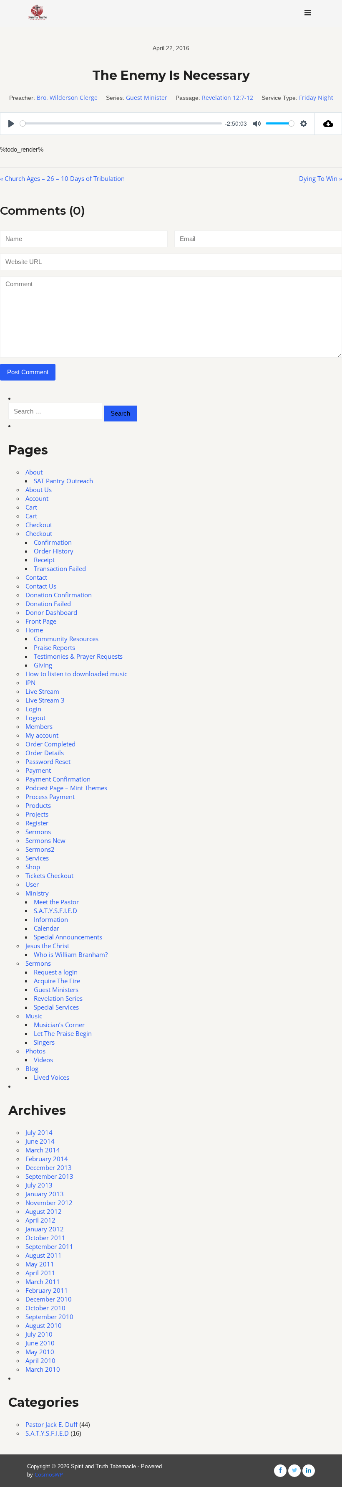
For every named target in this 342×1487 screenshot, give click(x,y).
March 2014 (42, 1150)
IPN (30, 682)
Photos (35, 1051)
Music (33, 1016)
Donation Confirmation (58, 595)
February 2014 (46, 1159)
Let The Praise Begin (63, 1033)
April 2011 (40, 1273)
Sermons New (45, 840)
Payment (38, 770)
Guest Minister (146, 98)
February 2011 (46, 1290)
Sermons (38, 831)
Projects (36, 814)
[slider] (121, 123)
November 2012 (49, 1202)
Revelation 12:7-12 (227, 98)
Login (33, 709)
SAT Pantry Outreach (63, 481)
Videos (43, 1060)
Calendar (46, 928)
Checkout (38, 524)
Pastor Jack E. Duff (51, 1424)
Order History (53, 551)
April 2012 (40, 1220)
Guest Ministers (56, 989)
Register (36, 823)
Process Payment (50, 796)
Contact (36, 577)
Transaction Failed (60, 568)
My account (41, 735)
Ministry (37, 893)
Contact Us (40, 586)
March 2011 (42, 1281)
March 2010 (42, 1369)
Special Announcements (68, 937)
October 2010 (45, 1308)
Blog (31, 1068)
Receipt (44, 560)
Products (38, 805)
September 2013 (49, 1176)
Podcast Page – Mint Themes (66, 788)
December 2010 (48, 1299)
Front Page (40, 621)
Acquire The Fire (57, 981)
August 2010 (43, 1325)
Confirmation (53, 542)
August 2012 (43, 1211)
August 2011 (43, 1255)
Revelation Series (58, 998)
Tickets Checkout (49, 875)
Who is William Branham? (71, 954)
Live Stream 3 (45, 700)
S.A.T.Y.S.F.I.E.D (55, 910)
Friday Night (316, 98)
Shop (32, 867)
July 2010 (39, 1334)
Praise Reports (54, 647)
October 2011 (45, 1237)
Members (39, 726)
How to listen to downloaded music (76, 674)
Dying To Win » (320, 178)
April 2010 (40, 1360)
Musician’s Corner (59, 1024)
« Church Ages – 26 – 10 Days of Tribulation (62, 178)
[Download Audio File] (328, 123)
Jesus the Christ (47, 945)
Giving (43, 665)
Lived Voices (51, 1077)
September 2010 (49, 1316)
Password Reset (47, 761)
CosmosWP (49, 1474)
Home (34, 630)
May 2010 (39, 1351)
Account (36, 498)
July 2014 (39, 1132)
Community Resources (66, 638)
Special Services (56, 1007)
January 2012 (44, 1229)
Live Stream (42, 691)
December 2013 (48, 1167)
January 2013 (44, 1194)
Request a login (56, 972)
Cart (31, 507)
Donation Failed (48, 603)
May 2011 (39, 1264)
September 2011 (49, 1246)
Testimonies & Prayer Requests (78, 656)
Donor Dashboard (51, 612)
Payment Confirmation (58, 779)
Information (51, 919)
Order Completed (50, 744)
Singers (44, 1042)
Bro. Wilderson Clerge (67, 98)
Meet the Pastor (56, 902)
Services (37, 858)
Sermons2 (40, 849)
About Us (38, 489)
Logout (35, 717)
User (32, 884)
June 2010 (40, 1343)
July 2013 (39, 1185)
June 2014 (40, 1141)
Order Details (44, 753)
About (34, 472)
